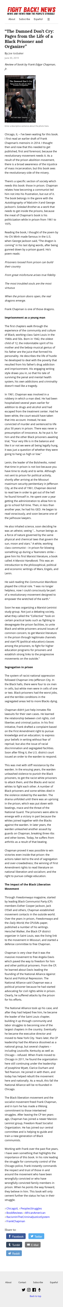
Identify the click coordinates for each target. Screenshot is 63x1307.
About (11, 19)
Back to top (35, 1296)
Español (38, 19)
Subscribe (24, 19)
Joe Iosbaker (16, 53)
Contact (22, 1282)
